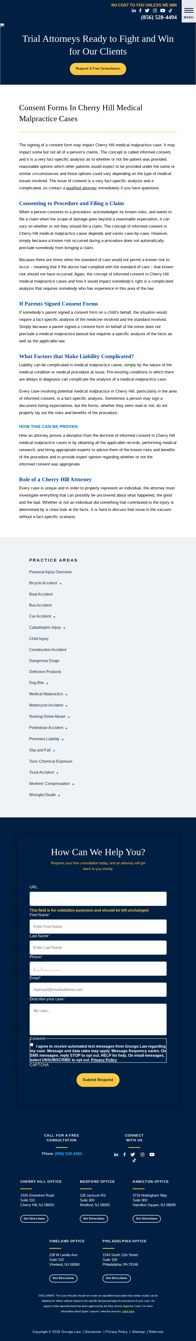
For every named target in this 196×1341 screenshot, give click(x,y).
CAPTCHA (39, 1065)
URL (34, 887)
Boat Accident (41, 594)
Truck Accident (41, 772)
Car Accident (40, 616)
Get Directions (34, 1218)
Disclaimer (93, 1332)
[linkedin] (134, 10)
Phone (36, 957)
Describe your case (47, 999)
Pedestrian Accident (46, 728)
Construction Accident (47, 650)
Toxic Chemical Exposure (50, 761)
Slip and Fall (40, 750)
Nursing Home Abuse (47, 716)
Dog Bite (36, 683)
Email (35, 978)
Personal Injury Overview (50, 572)
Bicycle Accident (43, 583)
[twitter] (147, 10)
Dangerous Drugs (44, 661)
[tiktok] (170, 10)
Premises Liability (44, 739)
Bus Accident (40, 605)
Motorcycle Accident (46, 705)
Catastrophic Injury (45, 627)
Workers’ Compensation (49, 784)
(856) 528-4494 (159, 17)
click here (128, 1311)
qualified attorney (81, 188)
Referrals (156, 1332)
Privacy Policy (104, 1060)
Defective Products (45, 672)
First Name (40, 915)
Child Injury (39, 639)
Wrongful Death (42, 795)
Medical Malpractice (46, 694)
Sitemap (138, 1332)
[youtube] (162, 10)
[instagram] (155, 10)
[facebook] (140, 10)
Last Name (40, 936)
